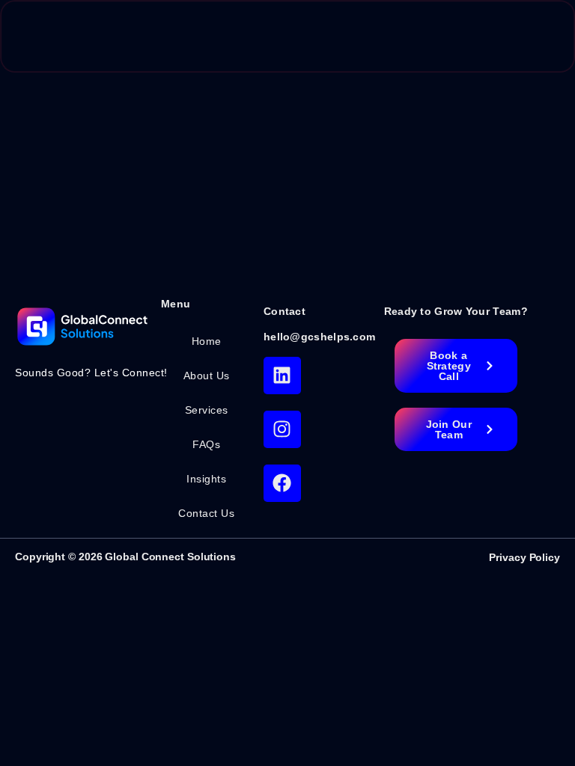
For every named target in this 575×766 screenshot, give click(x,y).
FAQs (206, 444)
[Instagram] (282, 429)
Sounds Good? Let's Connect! (91, 373)
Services (206, 410)
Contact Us (206, 513)
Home (207, 341)
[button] (532, 36)
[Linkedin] (282, 375)
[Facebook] (282, 483)
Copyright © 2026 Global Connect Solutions (125, 557)
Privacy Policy (524, 557)
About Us (206, 376)
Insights (206, 479)
